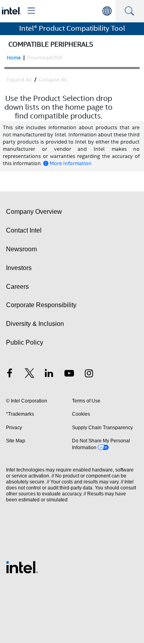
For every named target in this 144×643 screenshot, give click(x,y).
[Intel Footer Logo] (22, 566)
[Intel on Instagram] (89, 374)
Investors (19, 267)
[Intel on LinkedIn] (49, 374)
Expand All (19, 79)
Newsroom (21, 249)
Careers (17, 286)
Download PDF (45, 57)
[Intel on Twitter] (29, 374)
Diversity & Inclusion (35, 323)
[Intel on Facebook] (9, 374)
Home (14, 57)
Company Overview (34, 211)
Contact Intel (24, 230)
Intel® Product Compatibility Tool (72, 28)
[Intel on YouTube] (69, 374)
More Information (71, 163)
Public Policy (24, 342)
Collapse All (53, 79)
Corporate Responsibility (41, 305)
